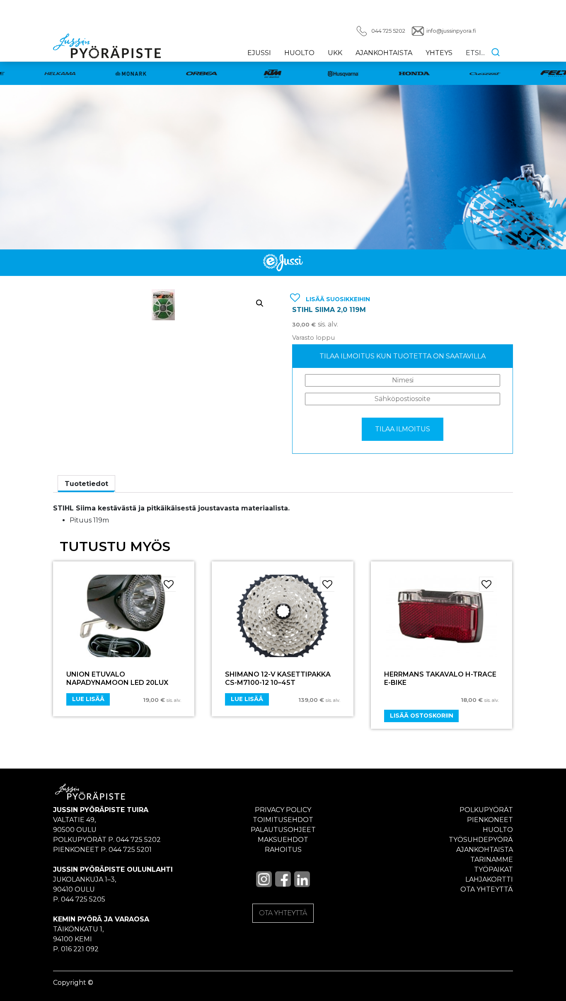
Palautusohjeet (283, 830)
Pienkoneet (490, 820)
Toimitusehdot (283, 820)
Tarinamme (491, 859)
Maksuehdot (283, 840)
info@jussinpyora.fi (451, 31)
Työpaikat (493, 869)
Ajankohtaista (384, 53)
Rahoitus (283, 850)
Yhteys (439, 53)
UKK (335, 53)
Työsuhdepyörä (481, 840)
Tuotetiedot (86, 484)
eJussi (259, 53)
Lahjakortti (489, 879)
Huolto (299, 53)
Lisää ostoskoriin (421, 715)
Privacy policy (283, 810)
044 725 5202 (388, 31)
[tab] (86, 484)
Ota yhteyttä (486, 889)
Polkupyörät (486, 810)
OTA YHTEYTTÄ (283, 913)
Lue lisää (88, 699)
